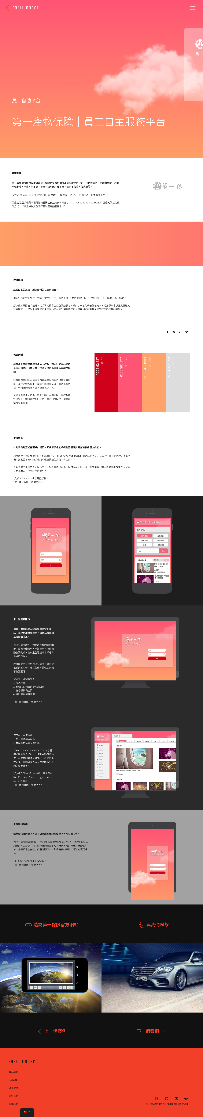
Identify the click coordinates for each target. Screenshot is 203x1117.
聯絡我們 (13, 1104)
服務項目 (13, 1080)
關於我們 (13, 1096)
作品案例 (13, 1072)
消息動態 (13, 1088)
